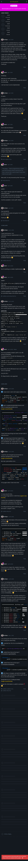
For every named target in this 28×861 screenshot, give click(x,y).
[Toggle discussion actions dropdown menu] (26, 1)
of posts (13, 1)
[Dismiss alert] (22, 858)
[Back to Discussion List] (1, 1)
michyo (6, 168)
